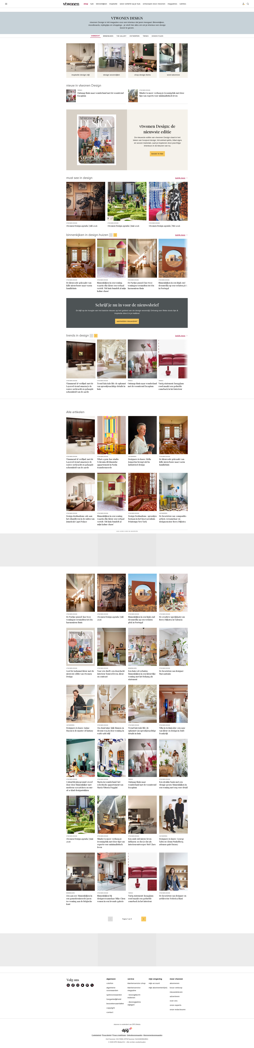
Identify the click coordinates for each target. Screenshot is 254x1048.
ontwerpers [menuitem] (134, 36)
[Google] (68, 985)
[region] (127, 265)
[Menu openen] (6, 3)
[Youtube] (82, 985)
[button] (119, 1035)
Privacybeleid (107, 1035)
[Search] (247, 3)
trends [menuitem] (146, 36)
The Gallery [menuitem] (121, 36)
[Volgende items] (115, 235)
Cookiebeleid (96, 1035)
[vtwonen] (71, 3)
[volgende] (143, 919)
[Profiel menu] (243, 3)
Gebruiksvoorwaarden (134, 1035)
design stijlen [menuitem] (157, 36)
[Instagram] (77, 985)
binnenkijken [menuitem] (108, 36)
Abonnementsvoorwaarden (152, 1035)
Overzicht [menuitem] (95, 36)
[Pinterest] (87, 985)
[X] (92, 985)
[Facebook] (73, 985)
